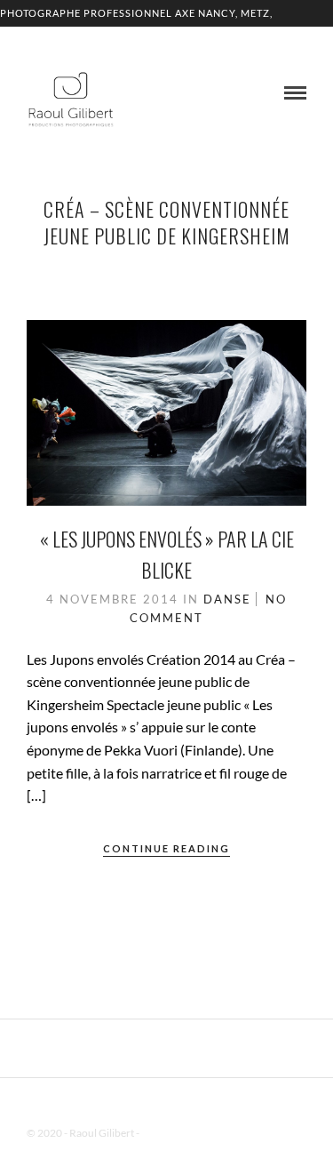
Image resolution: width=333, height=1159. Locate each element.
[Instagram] (190, 1105)
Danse (227, 599)
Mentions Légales (181, 1132)
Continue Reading (166, 848)
